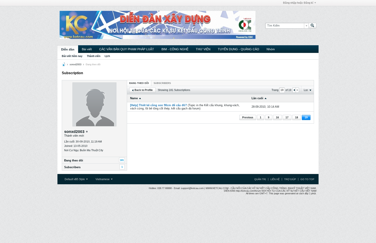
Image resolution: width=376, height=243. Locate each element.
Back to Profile (143, 90)
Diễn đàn (67, 49)
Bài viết (87, 49)
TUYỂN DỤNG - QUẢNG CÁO (238, 49)
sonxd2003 (75, 64)
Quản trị (260, 179)
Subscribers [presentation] (162, 83)
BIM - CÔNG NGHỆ (174, 49)
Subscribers (72, 167)
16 (277, 117)
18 (296, 117)
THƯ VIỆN (203, 49)
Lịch (107, 56)
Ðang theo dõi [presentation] (139, 83)
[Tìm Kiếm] (312, 25)
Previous (247, 117)
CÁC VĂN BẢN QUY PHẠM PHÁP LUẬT (126, 49)
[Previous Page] (294, 90)
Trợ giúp (290, 179)
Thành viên (93, 56)
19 (306, 117)
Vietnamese (103, 179)
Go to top (307, 179)
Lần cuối (257, 98)
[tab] (139, 83)
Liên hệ (275, 179)
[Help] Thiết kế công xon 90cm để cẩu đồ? (158, 105)
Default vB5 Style (75, 179)
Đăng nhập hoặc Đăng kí (298, 2)
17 (287, 117)
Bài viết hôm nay (72, 56)
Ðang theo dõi (73, 160)
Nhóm (271, 49)
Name (134, 98)
